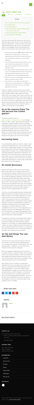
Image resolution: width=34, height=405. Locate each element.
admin (10, 14)
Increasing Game (10, 24)
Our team (5, 364)
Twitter (6, 293)
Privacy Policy (6, 370)
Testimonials (6, 373)
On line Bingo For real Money (13, 34)
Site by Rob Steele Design (14, 399)
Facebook (3, 293)
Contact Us (5, 358)
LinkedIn (10, 293)
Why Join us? (6, 376)
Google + (13, 293)
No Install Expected (11, 26)
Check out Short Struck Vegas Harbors (16, 32)
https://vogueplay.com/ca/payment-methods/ (13, 120)
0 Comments (28, 14)
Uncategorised (18, 14)
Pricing (4, 367)
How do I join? (6, 361)
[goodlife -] (8, 4)
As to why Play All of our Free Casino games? (18, 22)
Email (17, 293)
